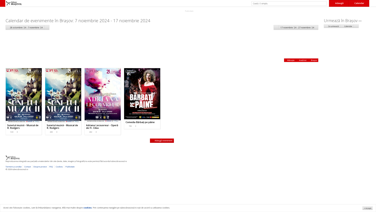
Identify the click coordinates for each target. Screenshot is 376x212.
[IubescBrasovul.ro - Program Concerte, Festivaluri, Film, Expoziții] (2, 3)
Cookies (59, 166)
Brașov (314, 60)
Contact (27, 166)
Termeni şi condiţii (14, 166)
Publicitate (189, 11)
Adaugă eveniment (163, 140)
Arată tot (302, 60)
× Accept (367, 208)
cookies (87, 207)
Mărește (290, 60)
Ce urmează (333, 26)
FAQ (51, 166)
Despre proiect (40, 166)
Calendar (348, 26)
